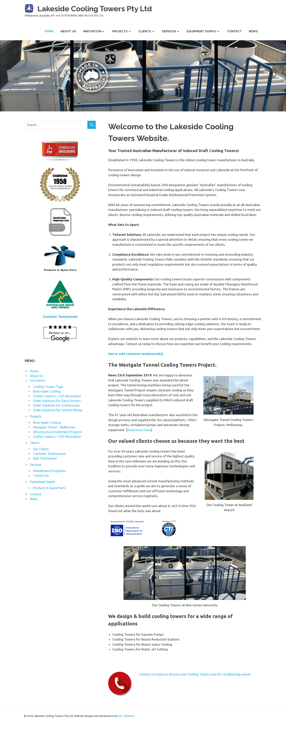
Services (169, 31)
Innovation (92, 31)
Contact (234, 31)
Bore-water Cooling (47, 391)
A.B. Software (126, 716)
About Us (68, 31)
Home (49, 31)
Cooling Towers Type (48, 386)
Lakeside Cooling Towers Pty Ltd (94, 8)
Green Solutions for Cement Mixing (57, 410)
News (253, 31)
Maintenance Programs (49, 471)
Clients (144, 31)
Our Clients (41, 449)
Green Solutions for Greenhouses (56, 405)
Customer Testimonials (49, 453)
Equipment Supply (201, 31)
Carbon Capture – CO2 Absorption (57, 396)
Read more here (139, 430)
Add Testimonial (45, 458)
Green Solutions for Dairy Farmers (57, 400)
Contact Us (41, 475)
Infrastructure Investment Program (57, 432)
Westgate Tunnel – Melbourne (54, 427)
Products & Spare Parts (49, 488)
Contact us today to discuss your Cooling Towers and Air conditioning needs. (195, 674)
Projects (120, 31)
